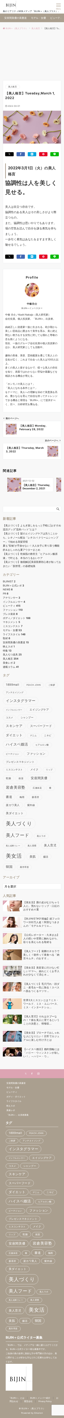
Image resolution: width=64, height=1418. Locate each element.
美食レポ (9, 662)
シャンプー (27, 717)
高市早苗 (24, 867)
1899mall (12, 684)
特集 (7, 650)
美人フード (17, 835)
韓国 (9, 867)
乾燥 (8, 778)
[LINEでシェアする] (54, 154)
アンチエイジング (15, 692)
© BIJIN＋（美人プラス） (32, 1408)
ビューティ (11, 605)
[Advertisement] (32, 54)
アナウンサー (11, 597)
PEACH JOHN (33, 685)
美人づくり (19, 823)
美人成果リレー (13, 846)
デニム (33, 735)
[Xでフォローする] (26, 1074)
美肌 (33, 856)
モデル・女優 (12, 630)
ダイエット (14, 735)
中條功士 (32, 303)
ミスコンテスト (12, 626)
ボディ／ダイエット (16, 618)
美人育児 (50, 845)
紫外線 (31, 805)
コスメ (9, 717)
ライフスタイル (14, 634)
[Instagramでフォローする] (38, 1074)
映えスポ (9, 646)
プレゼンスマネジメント (20, 761)
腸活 (45, 856)
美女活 (14, 856)
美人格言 (12, 86)
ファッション (13, 609)
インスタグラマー (20, 701)
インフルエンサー (14, 601)
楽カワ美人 (13, 805)
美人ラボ (41, 836)
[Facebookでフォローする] (32, 1074)
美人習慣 (32, 845)
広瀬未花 (37, 788)
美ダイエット (15, 813)
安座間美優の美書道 (16, 642)
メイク (34, 769)
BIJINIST (9, 581)
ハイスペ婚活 (17, 744)
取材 (6, 638)
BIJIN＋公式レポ (13, 585)
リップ (49, 769)
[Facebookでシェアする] (21, 154)
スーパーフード (41, 726)
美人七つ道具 (12, 654)
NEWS (8, 589)
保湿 (20, 778)
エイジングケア (39, 709)
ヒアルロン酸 (42, 745)
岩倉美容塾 (15, 787)
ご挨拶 (51, 685)
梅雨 (22, 797)
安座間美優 (39, 778)
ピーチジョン (12, 754)
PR (5, 593)
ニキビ (47, 735)
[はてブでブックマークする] (32, 154)
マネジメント (11, 621)
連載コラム (11, 666)
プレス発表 (10, 613)
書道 (9, 797)
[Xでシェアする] (9, 154)
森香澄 (35, 797)
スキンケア (14, 726)
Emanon (38, 1413)
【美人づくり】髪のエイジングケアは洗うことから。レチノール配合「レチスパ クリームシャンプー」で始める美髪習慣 (30, 537)
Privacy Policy (45, 1401)
